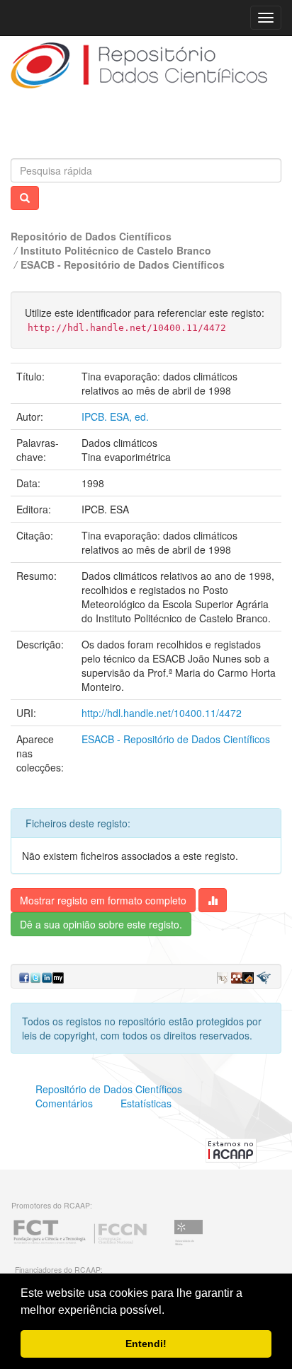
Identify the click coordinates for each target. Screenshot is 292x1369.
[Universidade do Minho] (188, 1243)
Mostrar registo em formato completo (103, 900)
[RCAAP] (231, 1149)
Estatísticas (146, 1103)
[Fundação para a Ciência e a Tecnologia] (80, 1243)
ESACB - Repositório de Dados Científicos (123, 264)
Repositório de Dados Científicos (91, 236)
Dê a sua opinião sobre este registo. (101, 924)
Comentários (64, 1103)
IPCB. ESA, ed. (115, 416)
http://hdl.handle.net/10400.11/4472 (162, 713)
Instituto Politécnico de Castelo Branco (116, 250)
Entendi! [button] (146, 1343)
